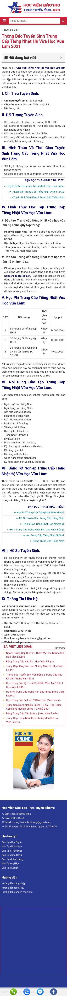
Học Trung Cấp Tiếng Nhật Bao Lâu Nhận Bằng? (37, 529)
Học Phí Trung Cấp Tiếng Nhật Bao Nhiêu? (40, 512)
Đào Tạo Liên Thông (12, 859)
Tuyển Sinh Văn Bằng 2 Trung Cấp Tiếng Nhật (38, 197)
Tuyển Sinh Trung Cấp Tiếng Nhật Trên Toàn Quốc (36, 186)
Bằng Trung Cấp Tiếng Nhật (49, 541)
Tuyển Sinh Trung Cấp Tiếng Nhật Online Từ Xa (38, 191)
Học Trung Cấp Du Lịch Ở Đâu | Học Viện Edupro (33, 700)
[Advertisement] (33, 941)
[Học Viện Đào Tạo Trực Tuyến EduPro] (33, 7)
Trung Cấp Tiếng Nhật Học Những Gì (44, 524)
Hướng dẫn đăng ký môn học (17, 892)
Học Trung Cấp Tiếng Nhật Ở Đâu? (45, 535)
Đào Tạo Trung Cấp (12, 850)
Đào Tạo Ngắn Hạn (12, 846)
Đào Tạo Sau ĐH (10, 867)
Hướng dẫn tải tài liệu (13, 887)
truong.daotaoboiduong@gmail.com (32, 638)
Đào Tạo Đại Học (10, 863)
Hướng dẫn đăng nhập (14, 883)
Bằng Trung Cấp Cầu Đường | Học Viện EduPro (32, 713)
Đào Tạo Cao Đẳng (12, 855)
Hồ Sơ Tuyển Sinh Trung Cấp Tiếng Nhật (41, 518)
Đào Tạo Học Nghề (11, 842)
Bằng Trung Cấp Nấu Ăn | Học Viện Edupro (30, 661)
